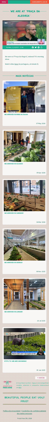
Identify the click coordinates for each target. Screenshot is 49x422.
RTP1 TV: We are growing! (15, 361)
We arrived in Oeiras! (13, 262)
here (16, 64)
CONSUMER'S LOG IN (39, 2)
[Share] (41, 47)
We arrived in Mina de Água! (16, 114)
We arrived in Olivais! (13, 164)
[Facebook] (33, 47)
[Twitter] (35, 47)
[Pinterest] (38, 47)
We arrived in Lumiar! (13, 312)
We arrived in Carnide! (13, 213)
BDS (20, 387)
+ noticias (41, 378)
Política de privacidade (11, 411)
